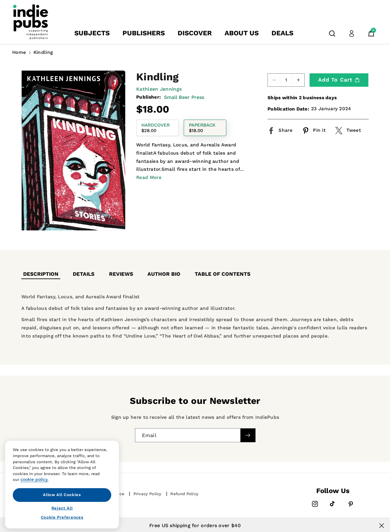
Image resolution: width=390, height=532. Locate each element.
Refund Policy (184, 494)
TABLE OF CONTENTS (222, 274)
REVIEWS (121, 274)
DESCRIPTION (40, 274)
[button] (332, 33)
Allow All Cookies (62, 494)
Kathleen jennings (159, 89)
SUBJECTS (92, 33)
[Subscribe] (247, 435)
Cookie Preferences (62, 517)
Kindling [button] (43, 52)
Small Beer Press (184, 97)
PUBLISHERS (143, 33)
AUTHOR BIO (163, 274)
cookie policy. (34, 479)
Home (19, 52)
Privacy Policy (147, 494)
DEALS (282, 33)
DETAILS (83, 274)
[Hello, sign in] (351, 33)
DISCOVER (195, 33)
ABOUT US (242, 33)
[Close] (381, 525)
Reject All (62, 508)
